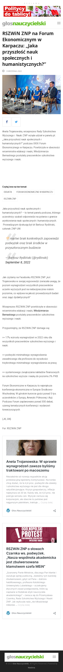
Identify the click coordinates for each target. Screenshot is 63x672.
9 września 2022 (14, 71)
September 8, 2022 (17, 262)
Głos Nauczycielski (21, 664)
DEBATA (8, 192)
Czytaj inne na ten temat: (14, 187)
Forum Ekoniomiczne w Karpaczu (35, 192)
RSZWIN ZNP (10, 199)
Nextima (31, 668)
